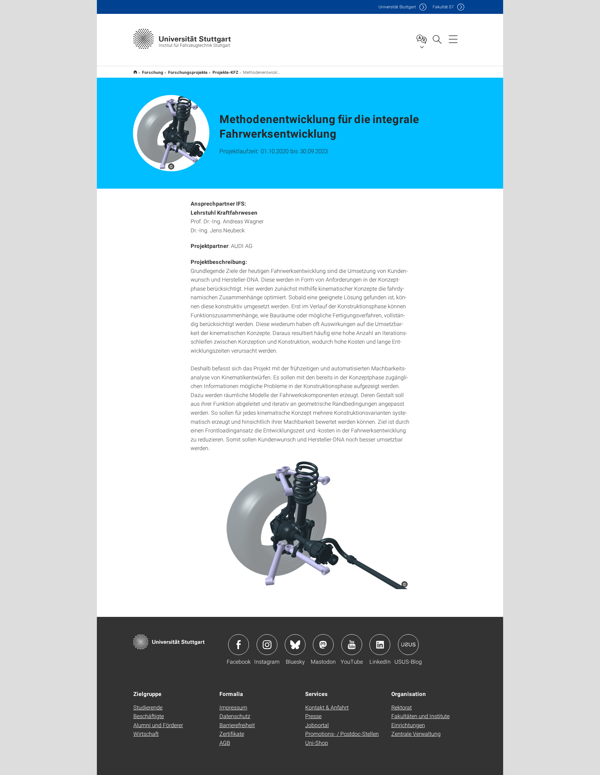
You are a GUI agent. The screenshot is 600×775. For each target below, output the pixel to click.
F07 (443, 6)
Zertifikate (231, 733)
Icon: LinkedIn (379, 644)
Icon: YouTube (351, 644)
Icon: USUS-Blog (408, 644)
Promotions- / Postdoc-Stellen (342, 733)
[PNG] (300, 524)
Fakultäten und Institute (420, 716)
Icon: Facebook (238, 644)
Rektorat (401, 707)
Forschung (152, 72)
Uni (397, 6)
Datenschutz (234, 716)
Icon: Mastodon (323, 644)
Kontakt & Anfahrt (327, 707)
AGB (224, 742)
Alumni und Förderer (158, 725)
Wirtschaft (146, 733)
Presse (313, 716)
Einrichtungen (408, 725)
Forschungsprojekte (188, 72)
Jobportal (317, 725)
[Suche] (437, 39)
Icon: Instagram (267, 644)
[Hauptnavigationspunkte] (453, 39)
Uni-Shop (316, 742)
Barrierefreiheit (237, 725)
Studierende (147, 707)
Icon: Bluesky (295, 644)
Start (135, 72)
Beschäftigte (148, 716)
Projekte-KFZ (225, 72)
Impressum (233, 707)
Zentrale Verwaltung (416, 733)
